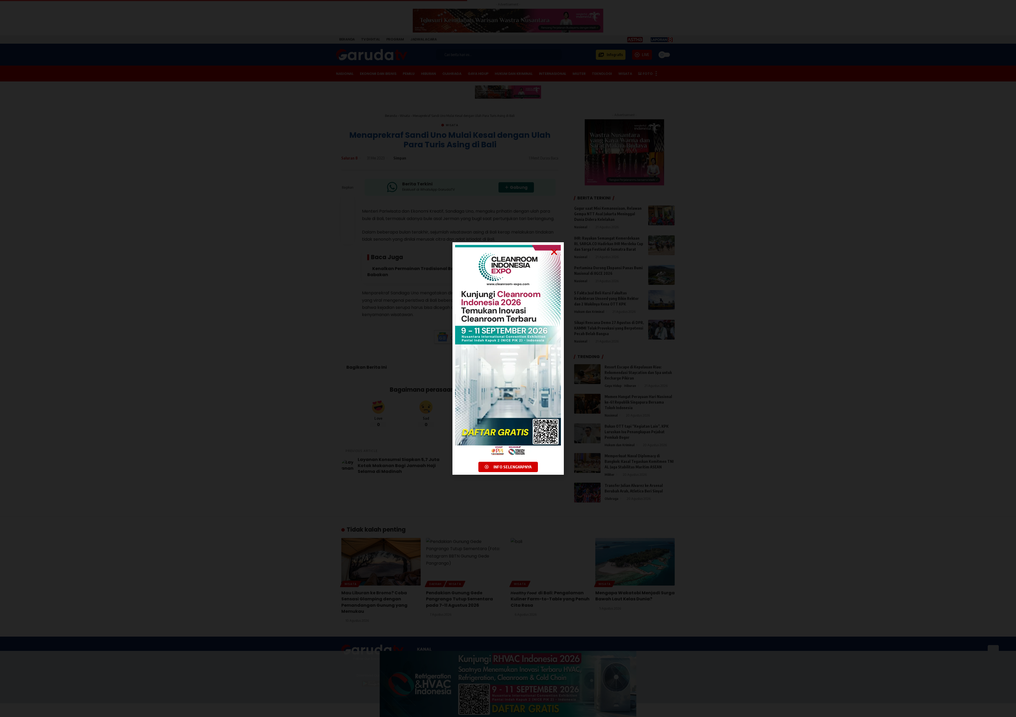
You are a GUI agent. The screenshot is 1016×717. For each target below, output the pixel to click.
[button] (554, 252)
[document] (508, 358)
